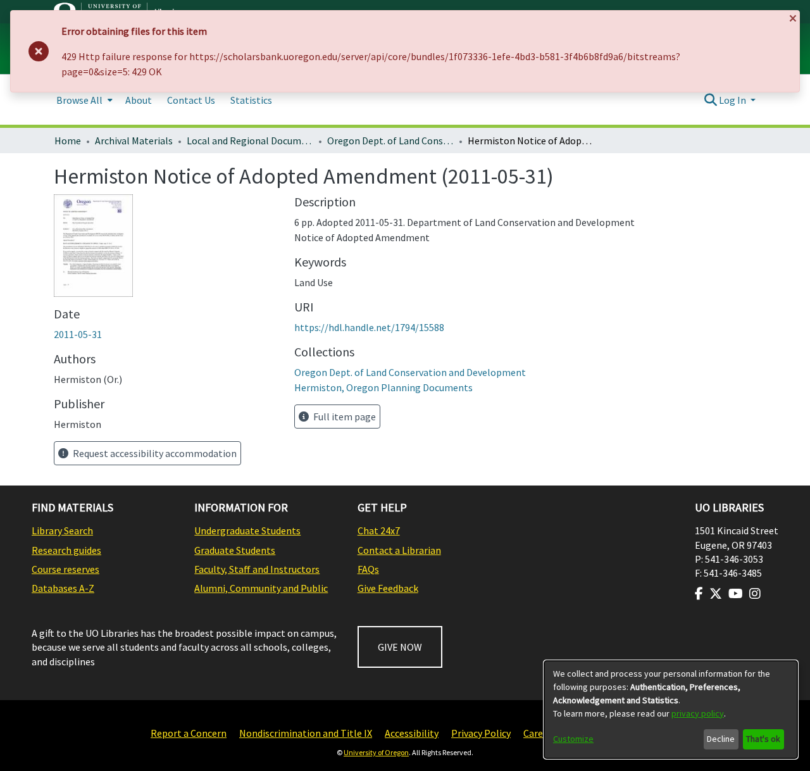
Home (67, 140)
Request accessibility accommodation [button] (154, 453)
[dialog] (670, 709)
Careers (539, 733)
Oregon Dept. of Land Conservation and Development (390, 140)
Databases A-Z (63, 588)
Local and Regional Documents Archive (250, 140)
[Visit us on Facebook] (699, 594)
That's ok (763, 738)
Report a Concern (189, 733)
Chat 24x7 (379, 530)
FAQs (368, 569)
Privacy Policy (481, 733)
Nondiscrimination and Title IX (305, 733)
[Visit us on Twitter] (715, 594)
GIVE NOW (400, 647)
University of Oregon (376, 752)
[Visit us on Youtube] (735, 594)
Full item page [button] (343, 416)
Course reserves (65, 569)
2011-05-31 (78, 334)
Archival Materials (134, 140)
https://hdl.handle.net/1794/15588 (369, 327)
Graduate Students (234, 550)
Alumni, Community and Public (261, 588)
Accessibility (412, 733)
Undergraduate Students (247, 530)
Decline (721, 738)
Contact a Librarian (399, 550)
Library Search (62, 530)
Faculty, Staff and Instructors (257, 569)
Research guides (66, 550)
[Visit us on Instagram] (755, 594)
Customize (573, 738)
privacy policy (697, 713)
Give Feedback (388, 588)
